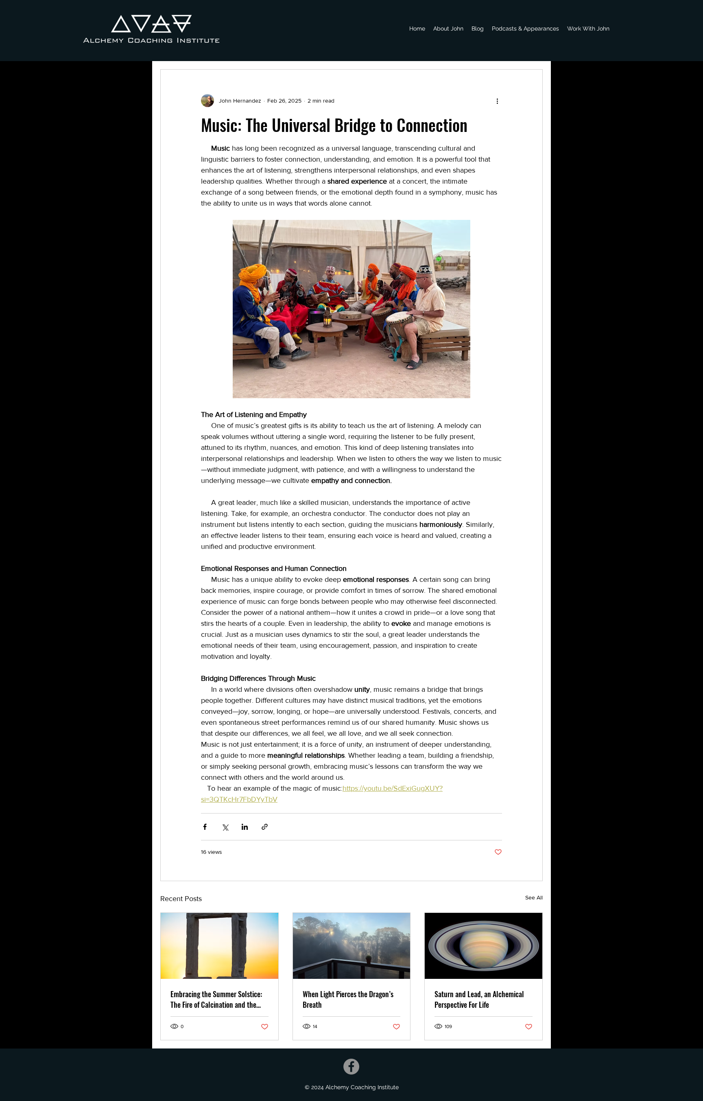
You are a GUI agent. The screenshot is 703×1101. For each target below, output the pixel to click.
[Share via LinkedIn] (245, 827)
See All (534, 897)
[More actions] (497, 100)
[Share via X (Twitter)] (225, 827)
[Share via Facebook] (205, 827)
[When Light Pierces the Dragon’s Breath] (351, 946)
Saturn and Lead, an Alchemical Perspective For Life (479, 999)
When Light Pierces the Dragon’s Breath (348, 999)
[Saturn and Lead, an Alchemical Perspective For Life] (483, 946)
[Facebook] (351, 1067)
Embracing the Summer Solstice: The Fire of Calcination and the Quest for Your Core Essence (216, 999)
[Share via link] (265, 827)
